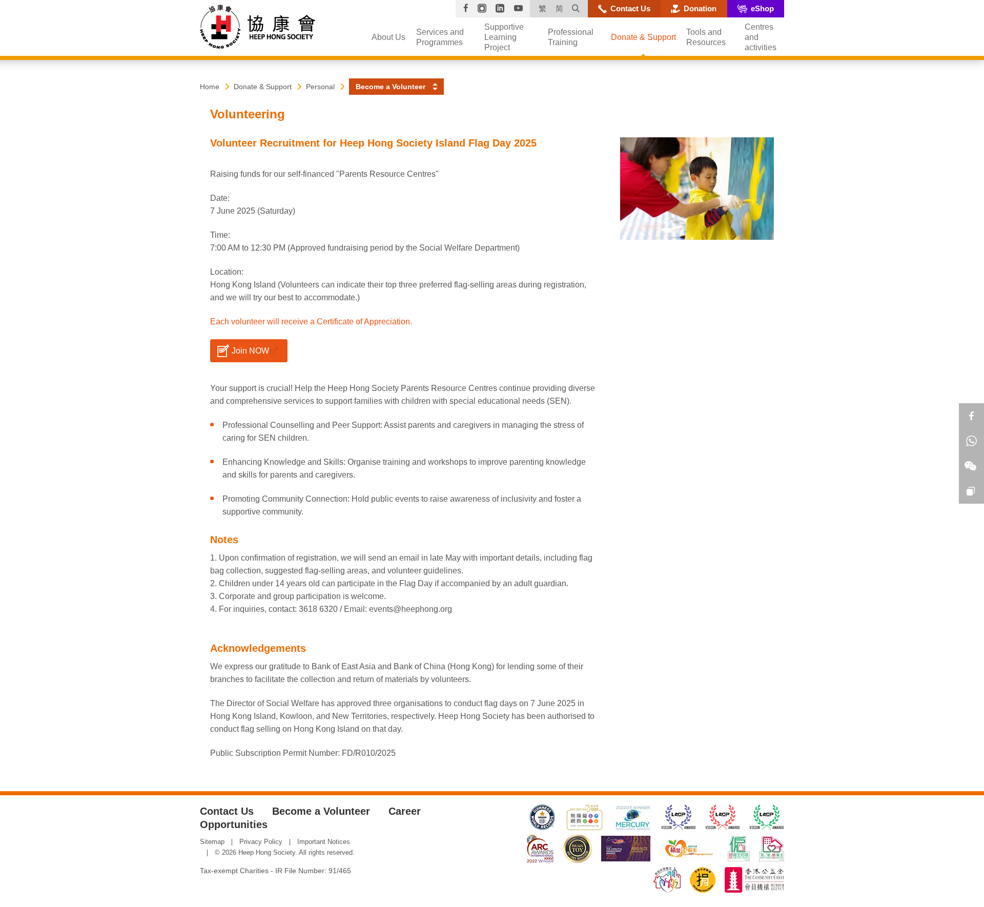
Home (209, 87)
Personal (320, 87)
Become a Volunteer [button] (390, 87)
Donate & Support (263, 87)
